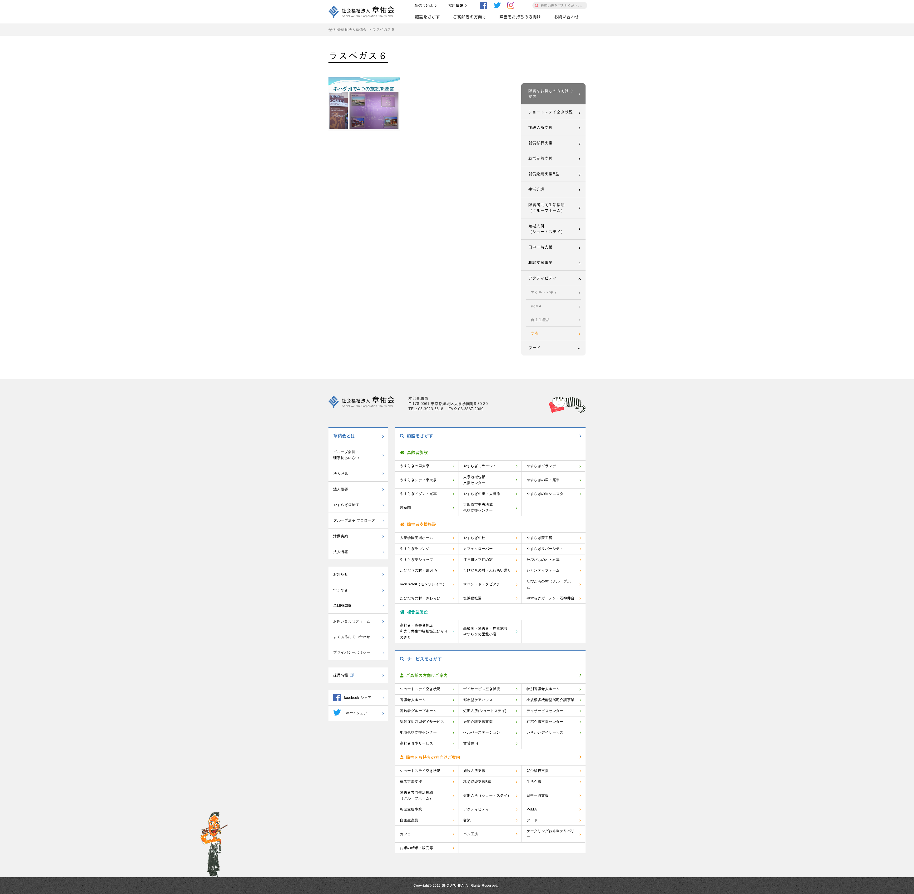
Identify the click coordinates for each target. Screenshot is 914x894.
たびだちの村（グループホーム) (551, 584)
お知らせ (340, 574)
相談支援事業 (540, 263)
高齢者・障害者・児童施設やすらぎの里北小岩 (485, 631)
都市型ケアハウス (478, 700)
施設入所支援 (540, 127)
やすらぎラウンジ (414, 549)
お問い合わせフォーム (351, 621)
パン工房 (470, 834)
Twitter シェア (355, 713)
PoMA (536, 306)
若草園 (405, 507)
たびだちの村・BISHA (418, 570)
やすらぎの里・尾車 (543, 480)
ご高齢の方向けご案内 (427, 675)
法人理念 (340, 473)
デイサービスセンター (545, 711)
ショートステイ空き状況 (550, 112)
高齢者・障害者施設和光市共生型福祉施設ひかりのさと (424, 631)
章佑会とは (423, 5)
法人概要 (340, 489)
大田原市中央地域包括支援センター (478, 507)
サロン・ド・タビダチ (481, 584)
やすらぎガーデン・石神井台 (551, 598)
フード (534, 348)
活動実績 (340, 536)
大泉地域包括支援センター (474, 480)
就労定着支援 (540, 158)
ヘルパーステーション (481, 732)
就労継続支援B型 (544, 174)
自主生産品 (540, 320)
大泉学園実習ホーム (416, 538)
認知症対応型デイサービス (422, 722)
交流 (534, 333)
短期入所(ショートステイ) (485, 711)
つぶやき (340, 590)
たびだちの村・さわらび (420, 598)
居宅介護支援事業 (478, 722)
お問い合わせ (566, 17)
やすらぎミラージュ (480, 466)
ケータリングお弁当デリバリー (551, 834)
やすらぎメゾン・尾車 (418, 494)
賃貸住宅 (470, 743)
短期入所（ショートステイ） (546, 229)
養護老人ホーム (413, 700)
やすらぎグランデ (541, 466)
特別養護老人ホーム (543, 689)
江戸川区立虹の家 (478, 560)
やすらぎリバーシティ (545, 549)
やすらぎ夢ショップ (416, 560)
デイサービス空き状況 (481, 689)
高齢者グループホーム (418, 711)
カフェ (405, 834)
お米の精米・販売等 (416, 848)
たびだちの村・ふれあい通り (487, 570)
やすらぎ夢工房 (539, 538)
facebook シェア (357, 698)
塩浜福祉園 (472, 598)
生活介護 (536, 189)
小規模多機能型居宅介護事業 (551, 700)
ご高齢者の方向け (469, 17)
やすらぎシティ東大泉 (418, 480)
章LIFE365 (342, 605)
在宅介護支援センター (545, 722)
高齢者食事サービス (416, 743)
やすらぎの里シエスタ (545, 494)
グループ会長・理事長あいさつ (346, 455)
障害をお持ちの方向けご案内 (550, 94)
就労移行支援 (540, 143)
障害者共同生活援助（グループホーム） (546, 207)
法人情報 (340, 552)
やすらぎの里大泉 (414, 466)
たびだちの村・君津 (543, 560)
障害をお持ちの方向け (520, 17)
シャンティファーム (543, 570)
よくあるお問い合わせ (351, 637)
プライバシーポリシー (351, 652)
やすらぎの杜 (474, 538)
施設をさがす (427, 17)
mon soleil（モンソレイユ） (423, 584)
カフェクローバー (478, 549)
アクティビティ (542, 278)
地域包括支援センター (418, 732)
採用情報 (455, 5)
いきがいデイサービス (545, 732)
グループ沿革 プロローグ (354, 520)
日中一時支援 (540, 247)
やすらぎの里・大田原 (481, 494)
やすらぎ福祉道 (346, 505)
